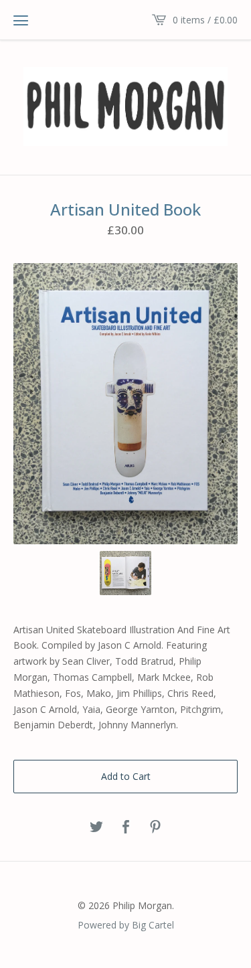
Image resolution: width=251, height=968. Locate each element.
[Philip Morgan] (125, 106)
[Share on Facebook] (126, 827)
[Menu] (20, 20)
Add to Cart (126, 776)
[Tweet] (96, 827)
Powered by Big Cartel (126, 924)
